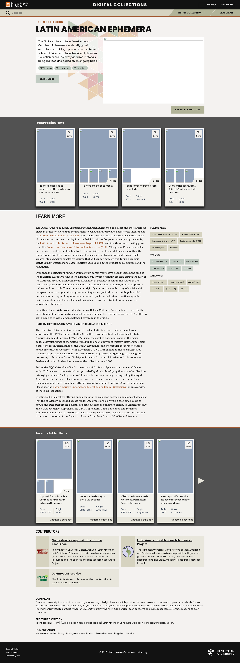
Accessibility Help (13, 656)
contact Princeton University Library (82, 609)
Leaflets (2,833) (158, 268)
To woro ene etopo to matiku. (97, 185)
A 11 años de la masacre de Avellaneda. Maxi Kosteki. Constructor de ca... (134, 500)
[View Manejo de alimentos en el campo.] (153, 70)
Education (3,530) (159, 248)
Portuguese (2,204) (177, 282)
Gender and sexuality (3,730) (191, 241)
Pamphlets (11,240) (159, 262)
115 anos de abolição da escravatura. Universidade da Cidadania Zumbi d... (54, 189)
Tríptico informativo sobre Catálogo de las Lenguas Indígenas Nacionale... (53, 500)
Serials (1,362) (173, 268)
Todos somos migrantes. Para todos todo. (141, 187)
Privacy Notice (11, 652)
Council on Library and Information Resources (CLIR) (77, 247)
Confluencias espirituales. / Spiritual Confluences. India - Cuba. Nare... (183, 189)
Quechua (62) (171, 289)
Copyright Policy (12, 649)
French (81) (156, 289)
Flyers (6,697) (177, 262)
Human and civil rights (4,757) (163, 241)
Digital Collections (120, 4)
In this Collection (189, 12)
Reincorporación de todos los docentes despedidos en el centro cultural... (175, 500)
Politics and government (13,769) (164, 234)
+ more (174, 248)
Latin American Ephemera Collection (57, 235)
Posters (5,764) (192, 262)
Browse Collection (187, 109)
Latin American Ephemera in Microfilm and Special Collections (89, 387)
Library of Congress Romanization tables (79, 633)
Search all (226, 12)
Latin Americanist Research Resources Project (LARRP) (72, 243)
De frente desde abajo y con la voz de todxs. (92, 498)
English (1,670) (194, 282)
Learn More (47, 79)
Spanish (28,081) (158, 282)
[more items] (201, 480)
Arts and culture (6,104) (191, 234)
